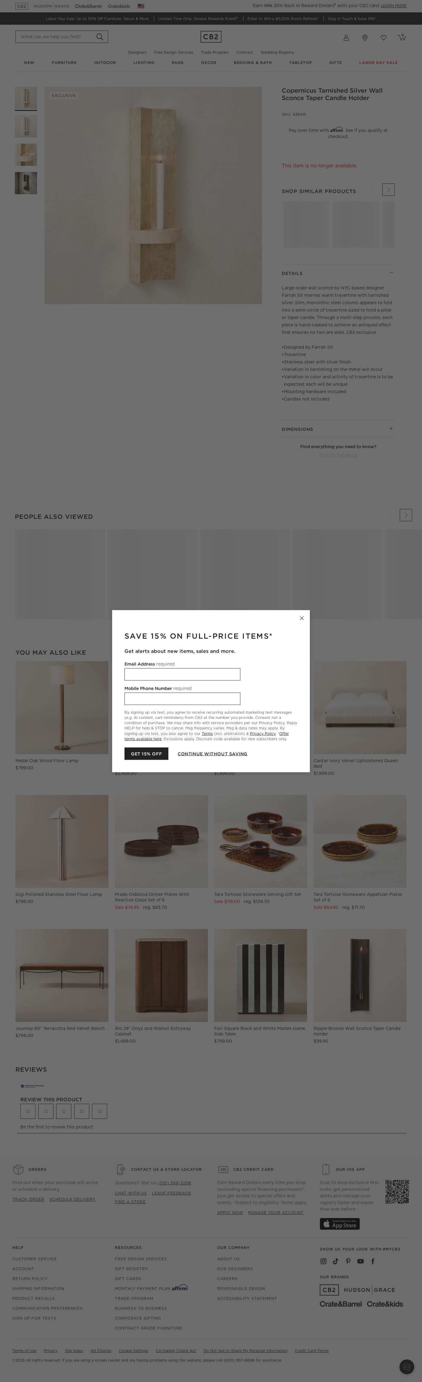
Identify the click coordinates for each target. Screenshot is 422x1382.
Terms (207, 733)
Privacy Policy (263, 733)
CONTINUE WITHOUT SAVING (212, 753)
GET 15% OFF (146, 753)
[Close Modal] (302, 618)
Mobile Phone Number (158, 688)
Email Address (149, 663)
